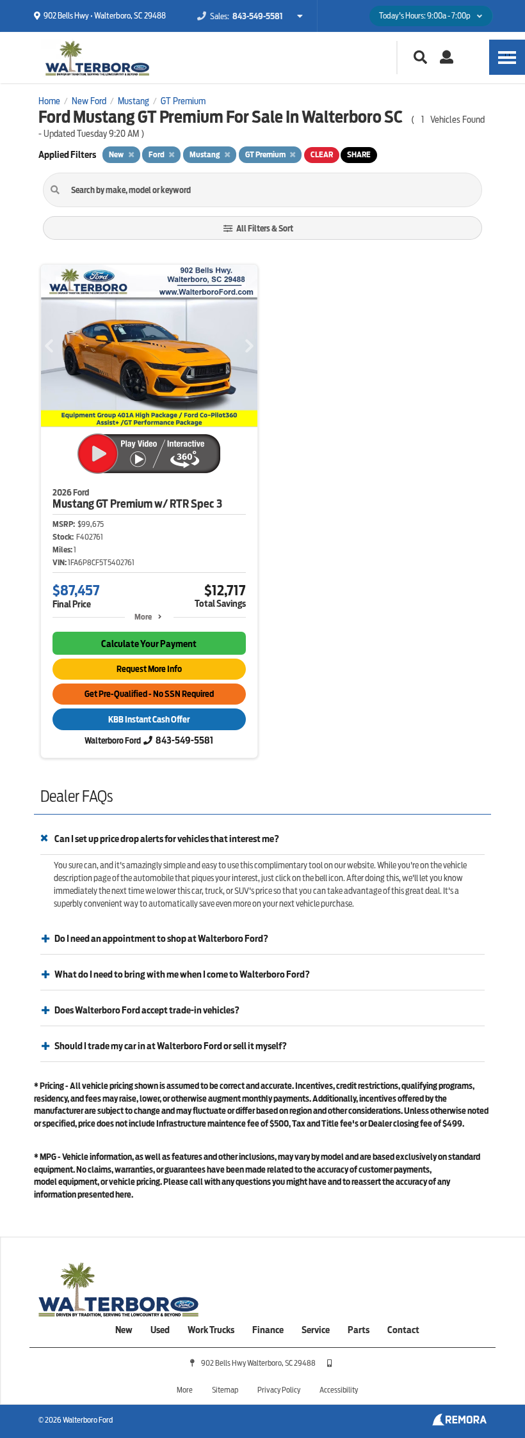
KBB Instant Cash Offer (149, 719)
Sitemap (225, 1390)
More (143, 616)
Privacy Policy (278, 1390)
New (124, 1330)
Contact (403, 1330)
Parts (358, 1330)
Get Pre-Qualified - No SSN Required (149, 694)
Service (316, 1330)
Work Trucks (211, 1330)
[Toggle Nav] (507, 57)
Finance (268, 1330)
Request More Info (149, 669)
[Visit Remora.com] (459, 1423)
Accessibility (338, 1390)
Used (160, 1330)
